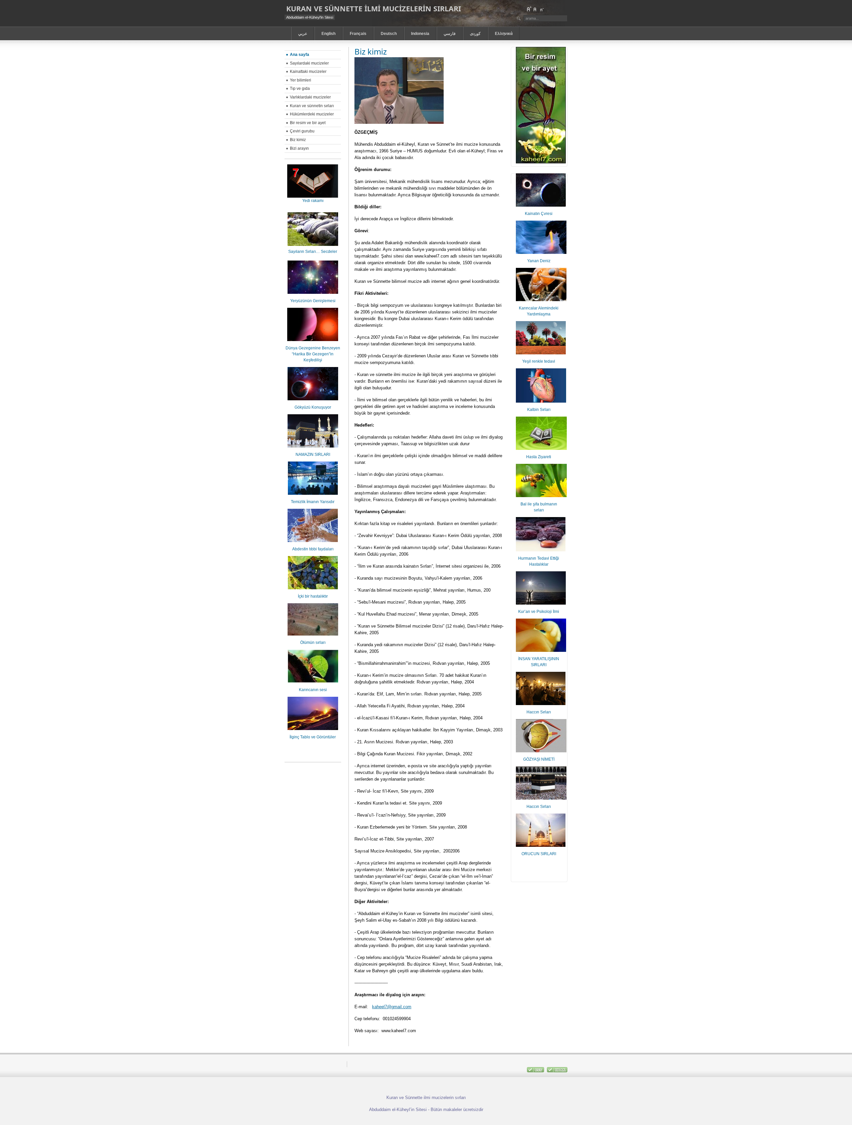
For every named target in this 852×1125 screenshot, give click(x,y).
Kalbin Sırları (538, 409)
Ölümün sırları (312, 642)
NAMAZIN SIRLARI (313, 454)
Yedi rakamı (312, 200)
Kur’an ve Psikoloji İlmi (538, 611)
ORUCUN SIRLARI (539, 853)
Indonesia (420, 33)
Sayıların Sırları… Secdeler (312, 251)
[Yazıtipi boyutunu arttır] (529, 9)
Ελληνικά (504, 33)
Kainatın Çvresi (538, 213)
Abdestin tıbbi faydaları (312, 549)
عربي (302, 33)
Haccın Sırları (539, 712)
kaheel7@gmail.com (391, 1006)
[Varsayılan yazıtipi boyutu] (535, 9)
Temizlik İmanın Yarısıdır (312, 501)
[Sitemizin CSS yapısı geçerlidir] (536, 1071)
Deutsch (389, 33)
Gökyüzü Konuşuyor (313, 407)
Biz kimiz (370, 51)
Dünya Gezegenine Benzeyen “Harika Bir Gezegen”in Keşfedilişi (313, 354)
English (328, 33)
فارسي (450, 33)
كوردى (475, 33)
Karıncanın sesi (313, 689)
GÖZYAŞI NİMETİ (538, 759)
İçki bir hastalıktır (313, 596)
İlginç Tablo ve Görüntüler (313, 737)
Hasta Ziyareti (538, 457)
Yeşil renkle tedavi (538, 361)
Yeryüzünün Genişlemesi (312, 300)
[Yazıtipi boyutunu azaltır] (541, 9)
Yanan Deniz (538, 261)
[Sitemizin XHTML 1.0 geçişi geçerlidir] (557, 1071)
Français (358, 33)
